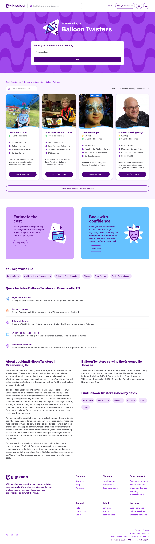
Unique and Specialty (33, 82)
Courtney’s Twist (18, 132)
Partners (80, 488)
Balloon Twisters (53, 82)
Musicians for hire (138, 488)
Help (78, 508)
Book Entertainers (13, 82)
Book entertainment (139, 481)
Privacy (146, 530)
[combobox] (56, 6)
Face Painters (101, 276)
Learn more (96, 249)
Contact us (81, 511)
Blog (78, 484)
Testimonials (109, 515)
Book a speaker (137, 484)
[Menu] (146, 6)
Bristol (143, 400)
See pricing (20, 243)
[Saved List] (139, 6)
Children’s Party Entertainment (37, 276)
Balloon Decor (13, 276)
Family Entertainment (121, 276)
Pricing (106, 511)
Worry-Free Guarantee (100, 235)
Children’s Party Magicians (67, 276)
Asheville (131, 400)
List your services (125, 6)
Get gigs (107, 508)
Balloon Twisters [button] (87, 29)
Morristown (88, 400)
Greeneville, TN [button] (73, 23)
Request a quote (111, 488)
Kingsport (118, 400)
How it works (109, 481)
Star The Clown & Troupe (58, 132)
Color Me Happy (90, 132)
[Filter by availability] (24, 88)
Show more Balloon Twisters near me (78, 188)
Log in (109, 6)
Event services (137, 508)
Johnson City (103, 400)
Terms (137, 530)
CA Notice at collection (139, 533)
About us (80, 481)
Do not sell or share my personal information (130, 536)
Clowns (87, 276)
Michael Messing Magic (131, 132)
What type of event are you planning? (54, 45)
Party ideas (108, 484)
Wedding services (138, 515)
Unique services (137, 511)
